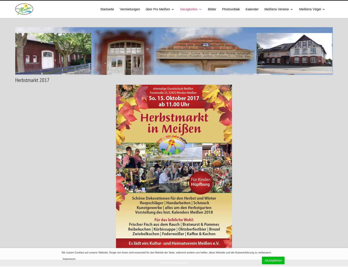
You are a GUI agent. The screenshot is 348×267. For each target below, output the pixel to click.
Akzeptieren (273, 260)
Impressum (69, 258)
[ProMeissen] (24, 9)
